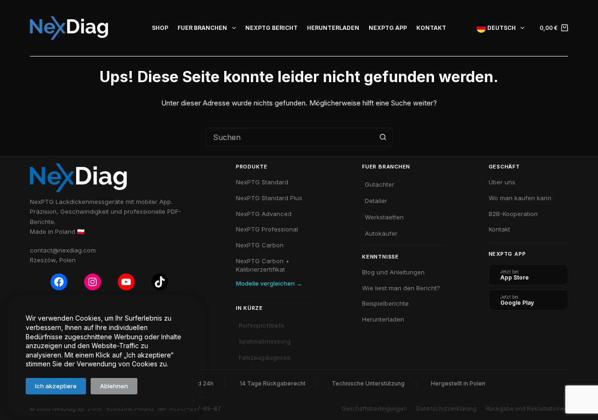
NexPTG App (388, 27)
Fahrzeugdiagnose (265, 357)
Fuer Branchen (202, 27)
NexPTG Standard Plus (269, 198)
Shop (160, 27)
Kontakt (431, 27)
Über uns (502, 182)
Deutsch (501, 27)
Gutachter (379, 184)
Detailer (376, 200)
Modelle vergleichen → (269, 283)
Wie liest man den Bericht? (401, 288)
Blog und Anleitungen (393, 272)
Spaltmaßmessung (265, 341)
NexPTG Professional (267, 229)
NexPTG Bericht (271, 27)
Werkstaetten (384, 217)
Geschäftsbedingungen (374, 408)
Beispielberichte (385, 303)
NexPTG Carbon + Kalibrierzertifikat (263, 265)
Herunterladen (333, 27)
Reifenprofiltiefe (262, 325)
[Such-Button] (382, 137)
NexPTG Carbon (260, 245)
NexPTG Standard (262, 182)
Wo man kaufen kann (520, 198)
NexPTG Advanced (264, 213)
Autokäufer (381, 233)
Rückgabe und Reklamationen (527, 408)
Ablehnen (114, 386)
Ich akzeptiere (56, 386)
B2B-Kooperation (513, 213)
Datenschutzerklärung (446, 408)
